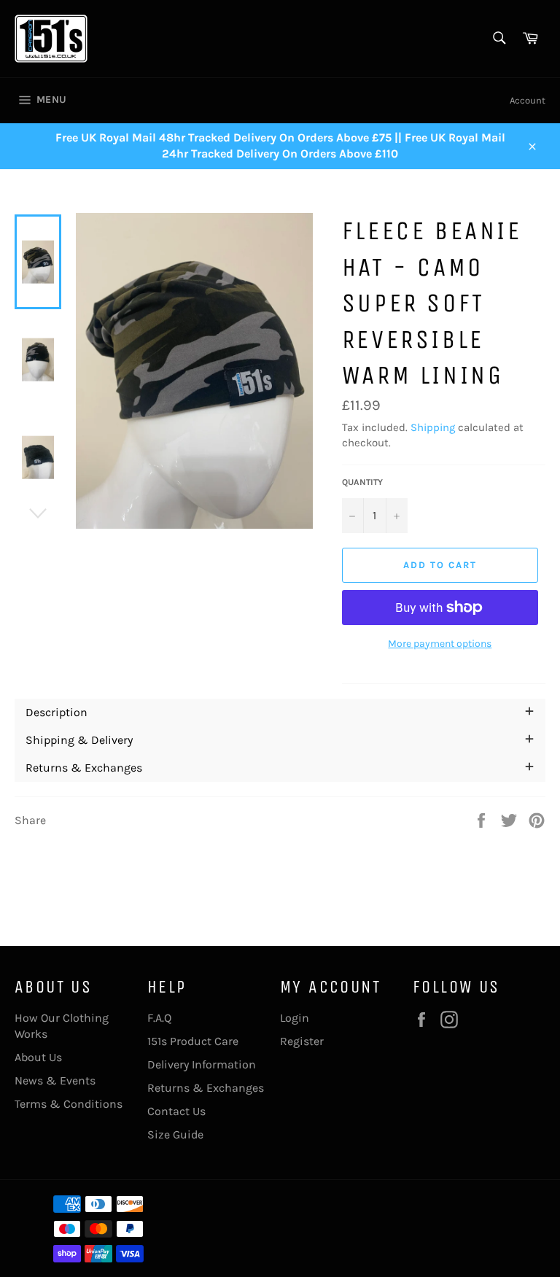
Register (302, 1041)
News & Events (55, 1080)
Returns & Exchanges (205, 1088)
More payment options (439, 643)
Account (527, 100)
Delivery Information (201, 1064)
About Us (38, 1057)
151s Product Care (192, 1041)
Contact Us (176, 1111)
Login (294, 1018)
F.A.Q (159, 1018)
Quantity (362, 482)
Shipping (433, 427)
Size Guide (175, 1134)
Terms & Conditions (68, 1104)
